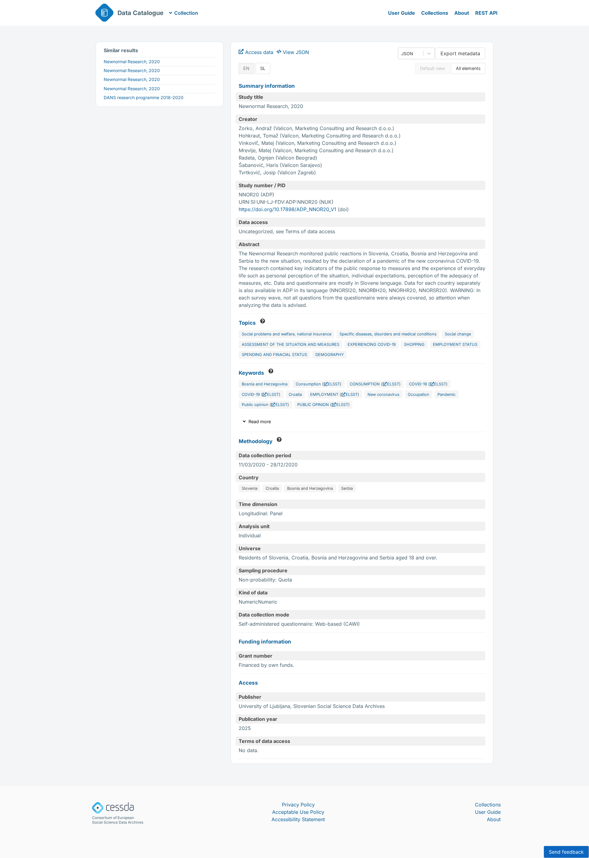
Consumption (308, 384)
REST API (486, 13)
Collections (434, 13)
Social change (458, 334)
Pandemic (446, 394)
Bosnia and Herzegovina (264, 384)
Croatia (295, 394)
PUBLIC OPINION (313, 404)
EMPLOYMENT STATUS (455, 344)
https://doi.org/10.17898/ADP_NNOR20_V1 (287, 209)
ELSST (334, 384)
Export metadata (460, 53)
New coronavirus (383, 394)
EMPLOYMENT (324, 394)
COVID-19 (418, 384)
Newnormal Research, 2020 (132, 61)
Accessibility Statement (298, 819)
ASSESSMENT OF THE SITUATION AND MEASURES (290, 344)
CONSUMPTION (365, 384)
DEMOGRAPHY (329, 354)
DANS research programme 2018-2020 (143, 97)
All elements (468, 68)
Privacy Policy (298, 805)
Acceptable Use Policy (298, 812)
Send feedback (566, 852)
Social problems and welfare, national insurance (286, 334)
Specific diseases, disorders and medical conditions (388, 334)
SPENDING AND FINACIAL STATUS (274, 354)
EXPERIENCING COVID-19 (372, 344)
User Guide (401, 13)
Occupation (418, 394)
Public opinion (255, 404)
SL (262, 68)
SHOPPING (414, 344)
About (461, 13)
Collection (186, 13)
